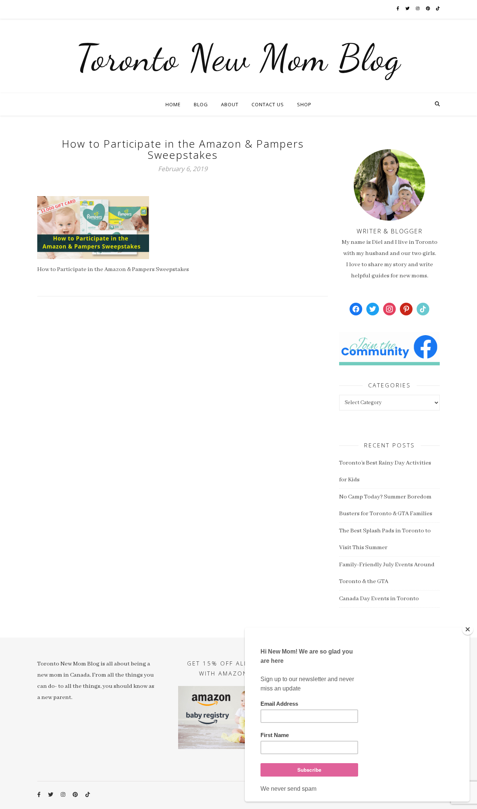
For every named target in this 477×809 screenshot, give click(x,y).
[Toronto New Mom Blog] (238, 56)
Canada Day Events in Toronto (379, 598)
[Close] (467, 629)
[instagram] (418, 9)
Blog (201, 104)
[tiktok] (438, 9)
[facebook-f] (398, 9)
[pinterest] (428, 9)
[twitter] (407, 9)
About (229, 104)
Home (173, 104)
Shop (304, 104)
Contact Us (268, 104)
